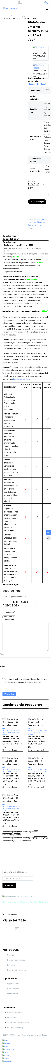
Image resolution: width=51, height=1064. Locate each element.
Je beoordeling (8, 620)
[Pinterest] (42, 228)
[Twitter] (38, 228)
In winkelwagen (37, 202)
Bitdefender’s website (21, 379)
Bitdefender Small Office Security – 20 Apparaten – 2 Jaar (10, 738)
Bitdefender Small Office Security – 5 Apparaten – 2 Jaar (36, 738)
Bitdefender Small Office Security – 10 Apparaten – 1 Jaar (10, 814)
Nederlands (33, 84)
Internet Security (34, 225)
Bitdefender (41, 222)
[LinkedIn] (29, 231)
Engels (43, 84)
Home (4, 16)
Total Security (17, 771)
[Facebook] (35, 228)
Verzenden (9, 694)
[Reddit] (33, 231)
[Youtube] (23, 942)
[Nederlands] (47, 3)
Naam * (3, 654)
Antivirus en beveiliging (17, 16)
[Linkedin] (17, 942)
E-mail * (3, 666)
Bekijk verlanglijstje (40, 838)
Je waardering (8, 612)
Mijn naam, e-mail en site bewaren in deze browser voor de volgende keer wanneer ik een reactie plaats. (25, 680)
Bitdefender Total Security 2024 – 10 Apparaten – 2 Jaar (10, 775)
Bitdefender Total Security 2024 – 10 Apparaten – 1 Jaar (36, 775)
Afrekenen (17, 835)
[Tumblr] (45, 228)
